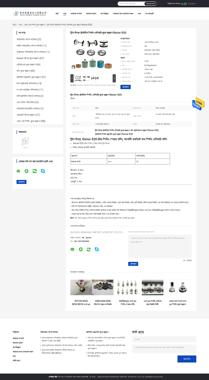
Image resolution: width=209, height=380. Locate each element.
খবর (139, 13)
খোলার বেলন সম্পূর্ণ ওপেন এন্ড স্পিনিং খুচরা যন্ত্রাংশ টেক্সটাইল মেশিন (177, 303)
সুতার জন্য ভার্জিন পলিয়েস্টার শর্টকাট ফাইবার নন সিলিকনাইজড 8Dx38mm (58, 351)
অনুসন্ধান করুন (150, 4)
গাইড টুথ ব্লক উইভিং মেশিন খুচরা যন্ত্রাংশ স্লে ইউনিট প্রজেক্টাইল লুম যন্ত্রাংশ (106, 339)
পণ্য (64, 13)
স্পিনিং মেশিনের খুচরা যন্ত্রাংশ (96, 218)
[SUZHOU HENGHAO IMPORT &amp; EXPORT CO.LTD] (29, 13)
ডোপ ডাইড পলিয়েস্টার (25, 102)
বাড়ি (57, 13)
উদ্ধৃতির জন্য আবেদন (174, 3)
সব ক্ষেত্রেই (149, 13)
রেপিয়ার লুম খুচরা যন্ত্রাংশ (26, 64)
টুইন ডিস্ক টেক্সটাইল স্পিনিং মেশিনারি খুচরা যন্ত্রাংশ (120, 218)
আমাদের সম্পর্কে (76, 13)
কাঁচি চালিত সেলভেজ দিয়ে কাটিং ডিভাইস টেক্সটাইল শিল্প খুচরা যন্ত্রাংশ (106, 347)
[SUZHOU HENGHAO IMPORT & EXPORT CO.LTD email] (20, 171)
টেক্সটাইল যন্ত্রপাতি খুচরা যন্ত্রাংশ (29, 77)
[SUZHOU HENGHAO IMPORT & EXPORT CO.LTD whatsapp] (28, 171)
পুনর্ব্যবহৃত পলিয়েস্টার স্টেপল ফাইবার (31, 51)
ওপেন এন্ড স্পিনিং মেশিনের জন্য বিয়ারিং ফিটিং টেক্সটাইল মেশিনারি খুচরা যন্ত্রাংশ (152, 303)
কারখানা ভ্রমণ (91, 13)
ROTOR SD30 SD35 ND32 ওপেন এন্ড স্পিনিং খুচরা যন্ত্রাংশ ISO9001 (81, 303)
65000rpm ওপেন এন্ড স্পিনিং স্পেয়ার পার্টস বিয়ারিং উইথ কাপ (127, 303)
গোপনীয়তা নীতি (52, 377)
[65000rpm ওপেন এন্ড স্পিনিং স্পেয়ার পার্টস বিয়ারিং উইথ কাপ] (127, 287)
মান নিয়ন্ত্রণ (104, 13)
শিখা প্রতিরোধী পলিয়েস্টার (27, 83)
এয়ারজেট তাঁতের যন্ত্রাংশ (26, 114)
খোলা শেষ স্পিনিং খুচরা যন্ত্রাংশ (34, 24)
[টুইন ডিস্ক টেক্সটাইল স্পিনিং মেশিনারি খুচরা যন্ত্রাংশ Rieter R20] (91, 55)
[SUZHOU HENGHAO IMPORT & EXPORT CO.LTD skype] (45, 171)
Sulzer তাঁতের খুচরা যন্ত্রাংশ (28, 58)
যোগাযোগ (125, 87)
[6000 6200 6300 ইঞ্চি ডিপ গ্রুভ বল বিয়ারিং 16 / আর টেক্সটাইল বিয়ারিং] (103, 287)
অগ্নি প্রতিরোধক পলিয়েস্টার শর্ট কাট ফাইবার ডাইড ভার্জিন (62, 345)
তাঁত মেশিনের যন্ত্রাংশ (81, 218)
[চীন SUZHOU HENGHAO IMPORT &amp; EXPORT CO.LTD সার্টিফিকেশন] (25, 142)
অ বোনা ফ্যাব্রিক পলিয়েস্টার (27, 89)
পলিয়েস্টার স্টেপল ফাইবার (26, 39)
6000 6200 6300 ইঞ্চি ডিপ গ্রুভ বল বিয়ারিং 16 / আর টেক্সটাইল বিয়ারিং (103, 303)
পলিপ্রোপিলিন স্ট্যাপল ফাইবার (28, 96)
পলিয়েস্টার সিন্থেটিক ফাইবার (28, 108)
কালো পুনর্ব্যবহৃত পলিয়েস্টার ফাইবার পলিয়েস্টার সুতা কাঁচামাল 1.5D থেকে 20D (60, 339)
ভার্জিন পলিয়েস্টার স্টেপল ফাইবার (29, 45)
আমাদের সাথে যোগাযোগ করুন (123, 13)
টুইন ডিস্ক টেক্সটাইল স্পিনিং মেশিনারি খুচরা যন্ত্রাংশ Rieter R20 (96, 85)
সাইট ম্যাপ (16, 360)
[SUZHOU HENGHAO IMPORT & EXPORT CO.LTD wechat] (36, 171)
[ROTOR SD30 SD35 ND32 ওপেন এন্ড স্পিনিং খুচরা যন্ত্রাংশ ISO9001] (81, 287)
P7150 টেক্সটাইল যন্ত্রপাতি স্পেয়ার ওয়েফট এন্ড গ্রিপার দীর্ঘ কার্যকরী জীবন (107, 354)
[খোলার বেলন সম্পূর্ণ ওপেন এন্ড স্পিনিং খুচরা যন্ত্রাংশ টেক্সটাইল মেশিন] (177, 287)
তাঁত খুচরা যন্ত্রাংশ (23, 70)
